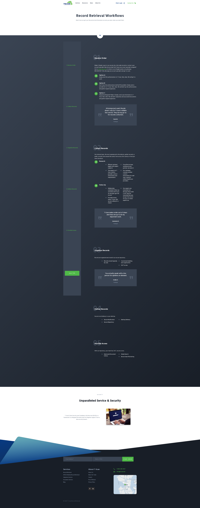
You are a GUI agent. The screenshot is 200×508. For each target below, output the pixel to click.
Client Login (119, 3)
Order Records (102, 69)
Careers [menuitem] (90, 477)
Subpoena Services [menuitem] (67, 477)
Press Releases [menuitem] (92, 480)
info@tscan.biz (121, 472)
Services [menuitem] (77, 3)
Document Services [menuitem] (68, 480)
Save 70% (72, 273)
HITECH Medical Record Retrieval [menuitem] (71, 475)
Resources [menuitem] (85, 3)
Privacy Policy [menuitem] (91, 482)
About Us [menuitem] (97, 3)
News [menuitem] (91, 3)
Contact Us (130, 3)
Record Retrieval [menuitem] (67, 472)
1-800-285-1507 (121, 469)
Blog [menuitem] (64, 482)
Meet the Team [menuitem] (92, 475)
